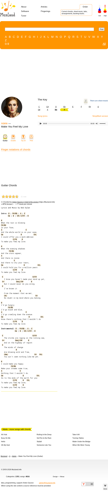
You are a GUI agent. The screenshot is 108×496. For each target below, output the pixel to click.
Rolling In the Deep (44, 435)
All (104, 43)
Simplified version (100, 116)
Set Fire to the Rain (44, 438)
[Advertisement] (48, 73)
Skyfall (39, 442)
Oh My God (5, 445)
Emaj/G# (19, 281)
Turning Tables (78, 438)
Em (9, 216)
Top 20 (23, 140)
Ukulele (13, 140)
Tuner (23, 16)
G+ (3, 281)
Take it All (76, 435)
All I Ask (4, 435)
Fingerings (45, 11)
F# (90, 107)
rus (99, 16)
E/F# (23, 216)
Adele (4, 123)
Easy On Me (5, 438)
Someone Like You (44, 445)
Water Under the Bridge (81, 442)
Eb (64, 107)
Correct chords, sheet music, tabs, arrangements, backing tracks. (74, 12)
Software (25, 11)
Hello (3, 442)
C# (47, 107)
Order (85, 7)
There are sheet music (99, 101)
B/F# (35, 277)
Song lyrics (42, 116)
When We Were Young (81, 445)
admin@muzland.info (47, 483)
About (23, 7)
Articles (44, 7)
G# (39, 110)
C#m (6, 354)
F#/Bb (14, 213)
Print (31, 140)
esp (105, 16)
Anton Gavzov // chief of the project (25, 202)
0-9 (7, 43)
